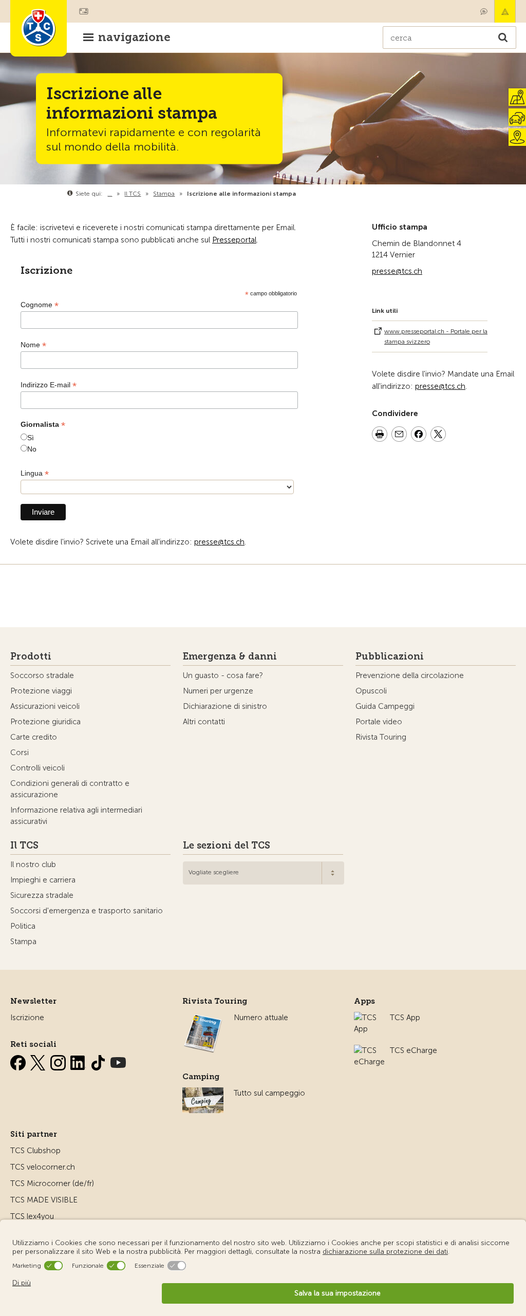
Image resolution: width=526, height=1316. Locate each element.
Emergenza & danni (505, 11)
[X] (39, 1060)
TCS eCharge (413, 1050)
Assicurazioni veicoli (45, 706)
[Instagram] (59, 1060)
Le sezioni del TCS (226, 845)
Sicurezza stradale (41, 895)
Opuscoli (371, 690)
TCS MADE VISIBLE (44, 1200)
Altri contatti (204, 721)
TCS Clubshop (35, 1150)
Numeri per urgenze (218, 690)
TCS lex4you (32, 1216)
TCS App (405, 1017)
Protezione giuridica (45, 721)
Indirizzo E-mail (49, 385)
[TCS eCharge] (369, 1050)
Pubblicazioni (389, 656)
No (31, 449)
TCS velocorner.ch (42, 1167)
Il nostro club (33, 864)
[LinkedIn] (79, 1060)
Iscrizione (27, 1017)
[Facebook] (19, 1060)
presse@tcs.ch (397, 271)
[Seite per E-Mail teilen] (399, 435)
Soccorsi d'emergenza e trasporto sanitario (86, 910)
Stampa (23, 941)
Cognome (40, 305)
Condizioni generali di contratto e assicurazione (69, 789)
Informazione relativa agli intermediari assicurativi (76, 815)
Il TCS (24, 845)
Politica (22, 926)
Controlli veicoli (37, 768)
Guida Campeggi (385, 706)
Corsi (19, 752)
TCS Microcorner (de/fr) (52, 1183)
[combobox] (263, 873)
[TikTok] (99, 1060)
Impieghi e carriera (43, 880)
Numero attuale (261, 1017)
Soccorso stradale (42, 675)
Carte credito (33, 737)
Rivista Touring (380, 737)
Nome (33, 345)
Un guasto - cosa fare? (223, 675)
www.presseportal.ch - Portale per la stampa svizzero (435, 336)
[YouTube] (118, 1060)
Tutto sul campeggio (269, 1093)
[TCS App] (367, 1017)
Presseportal (234, 240)
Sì (30, 438)
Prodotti (30, 656)
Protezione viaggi (41, 690)
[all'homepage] (38, 28)
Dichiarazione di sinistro (225, 706)
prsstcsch (219, 542)
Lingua (35, 473)
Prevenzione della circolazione (409, 675)
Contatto (484, 11)
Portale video (378, 721)
